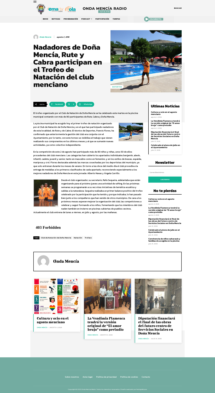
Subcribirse (165, 179)
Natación (78, 237)
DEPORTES (117, 87)
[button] (178, 8)
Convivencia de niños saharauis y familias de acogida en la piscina (164, 239)
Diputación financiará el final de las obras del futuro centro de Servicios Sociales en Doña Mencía (165, 135)
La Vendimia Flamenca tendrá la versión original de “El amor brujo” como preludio (165, 123)
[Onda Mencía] (36, 37)
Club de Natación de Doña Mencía (56, 237)
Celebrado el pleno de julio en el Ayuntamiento (165, 146)
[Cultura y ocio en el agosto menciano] (56, 296)
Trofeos (88, 237)
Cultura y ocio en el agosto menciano (164, 113)
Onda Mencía (45, 37)
